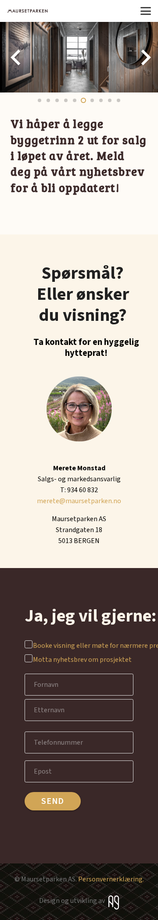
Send (52, 801)
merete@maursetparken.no (79, 501)
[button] (146, 11)
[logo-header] (27, 11)
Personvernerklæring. (111, 879)
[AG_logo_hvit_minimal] (113, 902)
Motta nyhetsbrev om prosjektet (80, 659)
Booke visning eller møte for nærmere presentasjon (80, 645)
